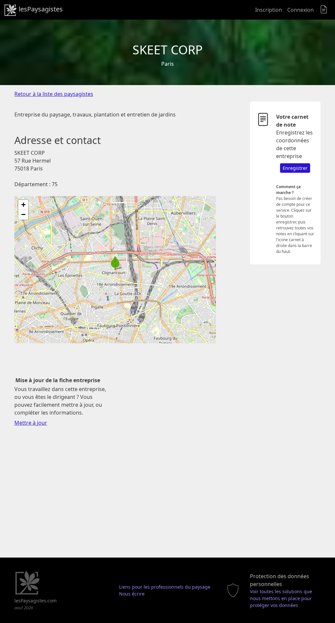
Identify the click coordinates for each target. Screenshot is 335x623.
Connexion (300, 9)
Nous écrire (132, 594)
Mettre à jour (30, 422)
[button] (115, 263)
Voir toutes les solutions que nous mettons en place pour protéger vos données (281, 598)
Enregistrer (295, 168)
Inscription (268, 9)
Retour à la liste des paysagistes (53, 94)
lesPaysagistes (40, 9)
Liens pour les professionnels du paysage (164, 587)
